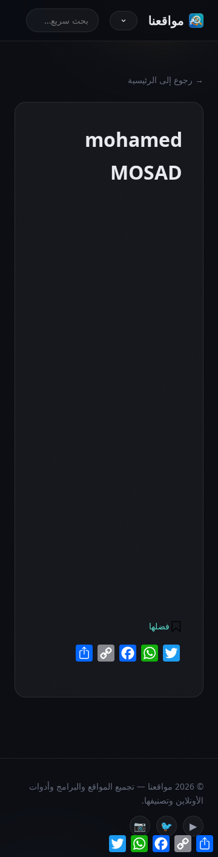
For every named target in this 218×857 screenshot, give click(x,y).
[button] (164, 626)
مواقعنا (166, 20)
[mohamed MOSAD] (106, 196)
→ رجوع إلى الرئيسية (165, 80)
